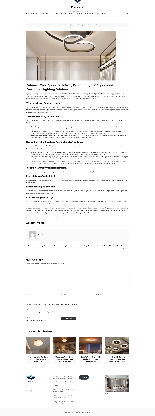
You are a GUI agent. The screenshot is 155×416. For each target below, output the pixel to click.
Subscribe (84, 377)
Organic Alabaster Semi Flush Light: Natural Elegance (38, 359)
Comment (29, 270)
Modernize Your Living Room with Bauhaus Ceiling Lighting (64, 359)
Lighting (87, 14)
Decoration (30, 14)
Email (63, 294)
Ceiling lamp (48, 217)
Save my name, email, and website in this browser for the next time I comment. (53, 304)
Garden (77, 14)
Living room (55, 14)
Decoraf (77, 7)
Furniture (99, 14)
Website (99, 294)
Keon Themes (85, 412)
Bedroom (43, 14)
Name (28, 294)
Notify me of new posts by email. (36, 320)
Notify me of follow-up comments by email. (39, 312)
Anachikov (42, 235)
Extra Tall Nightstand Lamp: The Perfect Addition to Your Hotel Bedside (62, 384)
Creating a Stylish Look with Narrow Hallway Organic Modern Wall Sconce (64, 377)
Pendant (41, 217)
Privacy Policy (30, 391)
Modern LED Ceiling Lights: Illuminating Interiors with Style (117, 359)
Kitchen (67, 14)
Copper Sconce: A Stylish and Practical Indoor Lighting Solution (50, 246)
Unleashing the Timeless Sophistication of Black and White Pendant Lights (103, 247)
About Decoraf (30, 387)
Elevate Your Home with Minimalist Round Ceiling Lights (90, 359)
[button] (127, 383)
